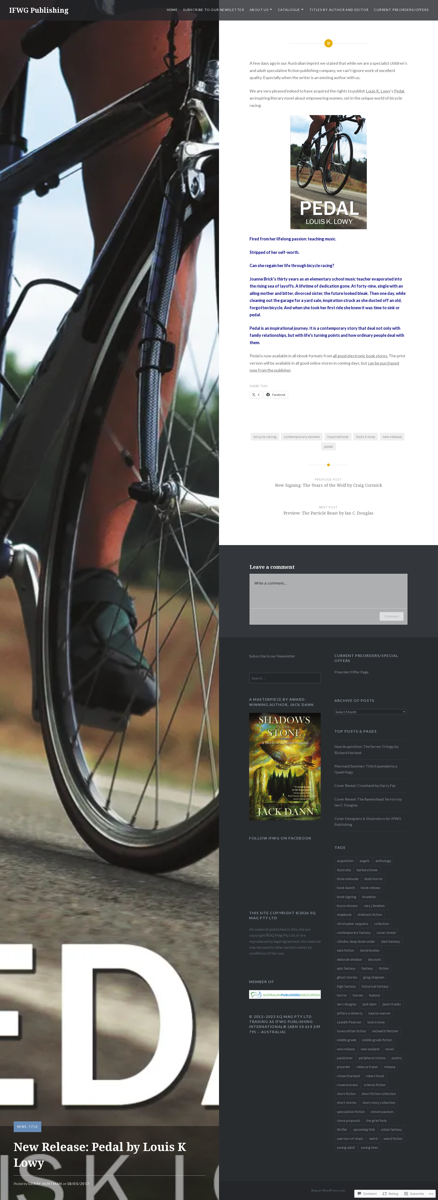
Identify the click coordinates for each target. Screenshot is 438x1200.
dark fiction (345, 950)
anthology (383, 861)
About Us (259, 10)
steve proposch (348, 1120)
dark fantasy (390, 941)
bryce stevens (347, 906)
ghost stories (347, 977)
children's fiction (369, 914)
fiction (384, 968)
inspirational (338, 436)
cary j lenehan (374, 906)
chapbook (344, 914)
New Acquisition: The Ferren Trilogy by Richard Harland (366, 749)
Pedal (399, 90)
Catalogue (289, 10)
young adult (346, 1147)
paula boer (345, 1058)
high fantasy (346, 986)
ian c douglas (347, 1004)
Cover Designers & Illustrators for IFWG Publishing (367, 821)
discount (374, 959)
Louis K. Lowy (378, 90)
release (389, 1067)
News (21, 1126)
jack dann (369, 1004)
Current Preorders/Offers (401, 10)
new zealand (370, 1049)
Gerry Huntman (45, 1184)
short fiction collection (379, 1094)
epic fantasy (346, 968)
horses (358, 995)
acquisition (345, 861)
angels (365, 861)
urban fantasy (391, 1129)
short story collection (378, 1102)
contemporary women (302, 436)
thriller (342, 1129)
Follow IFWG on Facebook (280, 838)
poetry (397, 1058)
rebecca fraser (367, 1067)
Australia (344, 870)
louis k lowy (365, 436)
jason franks (391, 1004)
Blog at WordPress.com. (328, 1190)
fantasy (367, 968)
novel (389, 1049)
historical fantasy (375, 986)
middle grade (346, 1040)
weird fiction (392, 1138)
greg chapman (373, 977)
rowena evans (347, 1085)
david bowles (370, 950)
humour (375, 995)
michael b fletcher (385, 1031)
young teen (369, 1147)
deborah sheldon (349, 959)
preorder (343, 1067)
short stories (347, 1102)
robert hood (375, 1076)
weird (373, 1138)
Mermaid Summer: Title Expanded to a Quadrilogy (365, 769)
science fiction (375, 1085)
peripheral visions (372, 1058)
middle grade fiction (377, 1040)
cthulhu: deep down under (356, 941)
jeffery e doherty (350, 1013)
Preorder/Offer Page (351, 672)
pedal (328, 446)
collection (381, 924)
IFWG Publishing (38, 10)
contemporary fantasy (354, 932)
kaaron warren (380, 1013)
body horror (374, 879)
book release (370, 888)
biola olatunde (348, 879)
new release (392, 436)
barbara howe (367, 870)
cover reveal (386, 932)
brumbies (369, 897)
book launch (346, 888)
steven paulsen (382, 1112)
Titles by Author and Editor (339, 10)
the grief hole (376, 1120)
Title (33, 1126)
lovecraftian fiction (351, 1031)
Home (172, 10)
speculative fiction (351, 1112)
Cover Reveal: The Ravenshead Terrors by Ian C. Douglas (368, 802)
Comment (391, 616)
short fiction (346, 1094)
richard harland (348, 1076)
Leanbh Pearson (349, 1022)
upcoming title (364, 1129)
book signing (346, 897)
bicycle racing (264, 436)
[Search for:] (285, 678)
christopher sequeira (352, 924)
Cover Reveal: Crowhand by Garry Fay (365, 785)
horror (342, 995)
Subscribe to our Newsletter (213, 10)
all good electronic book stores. (360, 355)
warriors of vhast (350, 1138)
